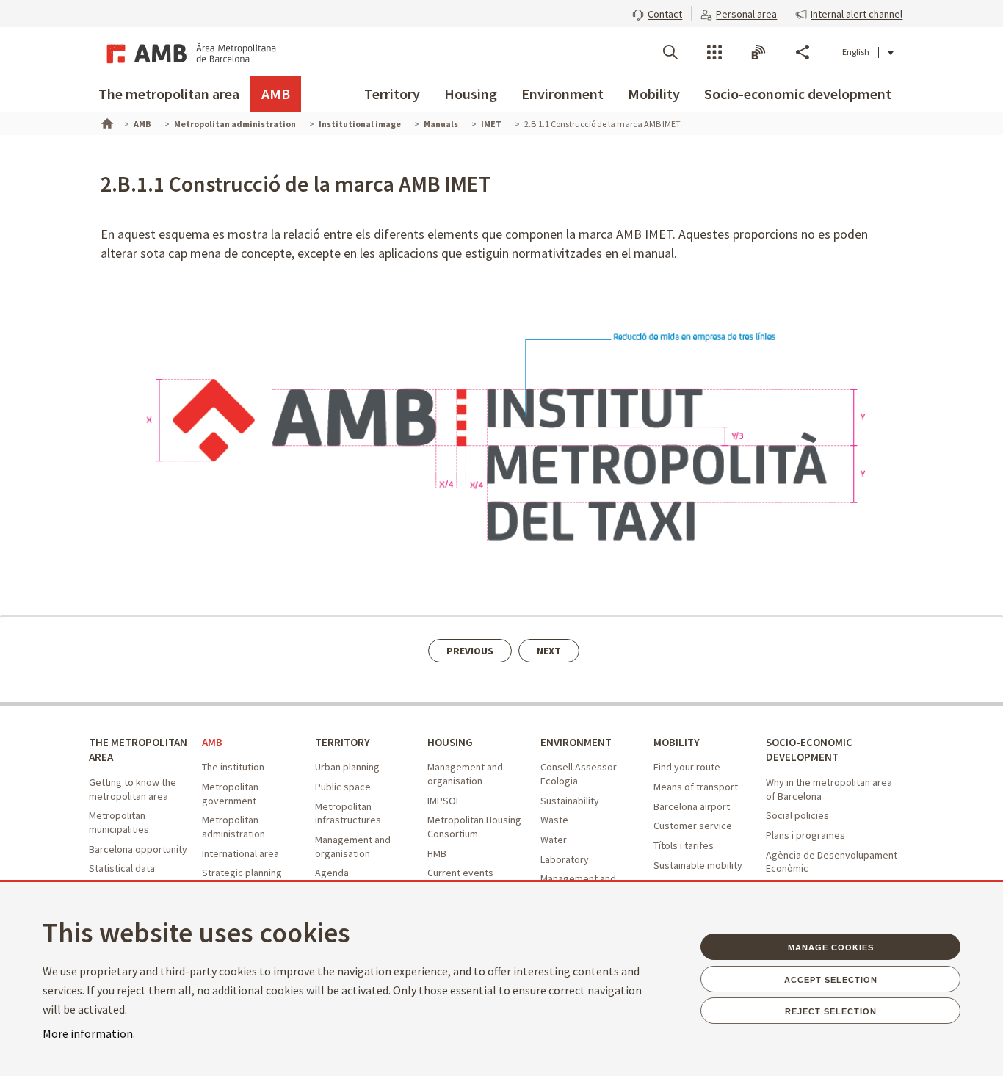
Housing (470, 93)
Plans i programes (805, 835)
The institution (233, 766)
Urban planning (347, 766)
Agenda (332, 872)
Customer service (692, 825)
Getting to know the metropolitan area (132, 789)
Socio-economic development (797, 93)
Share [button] (803, 52)
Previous (469, 650)
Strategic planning (242, 872)
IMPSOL (443, 800)
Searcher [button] (670, 52)
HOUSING (450, 742)
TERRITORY (342, 742)
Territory (392, 93)
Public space (343, 786)
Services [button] (714, 52)
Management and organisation (353, 846)
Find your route (686, 766)
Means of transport (695, 786)
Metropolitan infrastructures (348, 813)
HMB (436, 853)
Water (553, 839)
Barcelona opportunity (138, 849)
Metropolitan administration (233, 826)
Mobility (654, 93)
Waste (554, 819)
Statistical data (122, 868)
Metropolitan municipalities (119, 822)
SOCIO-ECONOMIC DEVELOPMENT (809, 750)
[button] (657, 12)
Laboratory (564, 859)
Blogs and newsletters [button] (758, 52)
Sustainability (569, 800)
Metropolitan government (230, 793)
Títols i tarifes (683, 845)
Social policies (797, 815)
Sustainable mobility (697, 865)
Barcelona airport (691, 806)
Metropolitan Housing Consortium (474, 826)
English (855, 51)
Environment (562, 93)
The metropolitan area (168, 93)
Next (549, 650)
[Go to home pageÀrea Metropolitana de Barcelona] (189, 51)
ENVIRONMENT (576, 742)
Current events (460, 872)
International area (240, 853)
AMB (275, 93)
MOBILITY (676, 742)
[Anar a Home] (106, 122)
